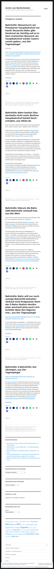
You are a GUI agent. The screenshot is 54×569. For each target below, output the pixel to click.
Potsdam (38, 102)
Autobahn (16, 521)
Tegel (37, 534)
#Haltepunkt (35, 260)
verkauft (26, 105)
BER (7, 524)
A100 (6, 521)
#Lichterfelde (8, 326)
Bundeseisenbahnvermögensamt (12, 429)
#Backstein (35, 63)
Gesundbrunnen (8, 529)
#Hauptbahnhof (34, 59)
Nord (37, 529)
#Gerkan (20, 170)
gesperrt (34, 527)
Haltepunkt (21, 288)
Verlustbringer (24, 359)
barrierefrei (28, 521)
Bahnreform (24, 428)
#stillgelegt (12, 224)
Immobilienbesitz (18, 430)
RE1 (20, 531)
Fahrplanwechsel (9, 527)
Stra (24, 534)
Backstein (14, 103)
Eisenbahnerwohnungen (30, 429)
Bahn (20, 521)
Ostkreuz (7, 531)
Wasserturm (31, 105)
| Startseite (8, 545)
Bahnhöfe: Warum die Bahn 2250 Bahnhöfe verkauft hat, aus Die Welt (21, 211)
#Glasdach (16, 130)
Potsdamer (22, 105)
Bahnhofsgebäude (14, 288)
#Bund (9, 382)
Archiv (7, 510)
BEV (29, 428)
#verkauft (8, 61)
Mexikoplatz (13, 359)
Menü (46, 8)
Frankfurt (30, 527)
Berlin (11, 524)
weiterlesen (8, 77)
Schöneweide (14, 534)
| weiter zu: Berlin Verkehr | (12, 548)
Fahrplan (35, 524)
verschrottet (27, 200)
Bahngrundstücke (9, 428)
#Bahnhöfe (26, 222)
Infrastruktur (32, 102)
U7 (10, 536)
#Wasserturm (17, 59)
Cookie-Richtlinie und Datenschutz (42, 566)
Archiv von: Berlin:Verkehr (17, 8)
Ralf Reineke (10, 102)
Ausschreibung (8, 103)
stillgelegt (26, 288)
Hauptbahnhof (16, 105)
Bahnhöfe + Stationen (25, 102)
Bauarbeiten (34, 521)
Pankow (12, 531)
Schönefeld (8, 534)
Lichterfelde (8, 359)
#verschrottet (26, 136)
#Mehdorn (8, 169)
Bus (15, 524)
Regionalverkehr (25, 531)
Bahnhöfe (7, 288)
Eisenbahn (22, 429)
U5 (8, 536)
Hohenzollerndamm (9, 430)
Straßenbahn (30, 534)
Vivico (33, 430)
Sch (35, 531)
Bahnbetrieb (19, 103)
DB (25, 524)
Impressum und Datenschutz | (13, 551)
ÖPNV (17, 536)
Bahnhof (39, 357)
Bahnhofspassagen (27, 103)
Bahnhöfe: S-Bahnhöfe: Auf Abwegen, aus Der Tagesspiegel (20, 370)
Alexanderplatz (11, 521)
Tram (6, 536)
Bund (31, 428)
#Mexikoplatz (20, 324)
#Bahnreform (9, 391)
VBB (12, 536)
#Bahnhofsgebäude (10, 237)
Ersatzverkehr (30, 524)
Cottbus (22, 524)
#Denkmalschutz (16, 64)
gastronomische (8, 105)
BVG (19, 524)
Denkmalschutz (35, 103)
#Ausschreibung (9, 66)
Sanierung (32, 531)
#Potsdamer (26, 59)
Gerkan (37, 199)
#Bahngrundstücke (30, 396)
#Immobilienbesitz (25, 391)
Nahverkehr (32, 529)
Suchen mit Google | (10, 554)
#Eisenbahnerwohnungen (12, 398)
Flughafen (24, 527)
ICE (24, 529)
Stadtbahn (20, 534)
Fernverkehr (17, 527)
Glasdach (7, 200)
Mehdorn (19, 200)
